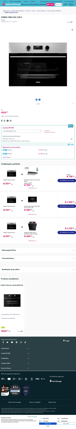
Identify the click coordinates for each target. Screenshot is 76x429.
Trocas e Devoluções (69, 1)
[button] (73, 103)
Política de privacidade (32, 416)
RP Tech (5, 1)
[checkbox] (40, 418)
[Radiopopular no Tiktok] (25, 342)
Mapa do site (52, 402)
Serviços (26, 1)
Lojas (67, 341)
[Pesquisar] (61, 4)
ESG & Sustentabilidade (15, 1)
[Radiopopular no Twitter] (7, 342)
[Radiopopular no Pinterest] (16, 342)
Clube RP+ (32, 1)
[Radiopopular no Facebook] (3, 342)
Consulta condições (6, 157)
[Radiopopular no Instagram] (21, 342)
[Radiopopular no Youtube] (12, 342)
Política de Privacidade (14, 402)
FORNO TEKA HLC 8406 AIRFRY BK (12, 285)
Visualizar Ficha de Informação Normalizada (11, 136)
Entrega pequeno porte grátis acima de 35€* (51, 1)
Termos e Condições (34, 402)
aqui (29, 141)
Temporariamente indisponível (12, 116)
